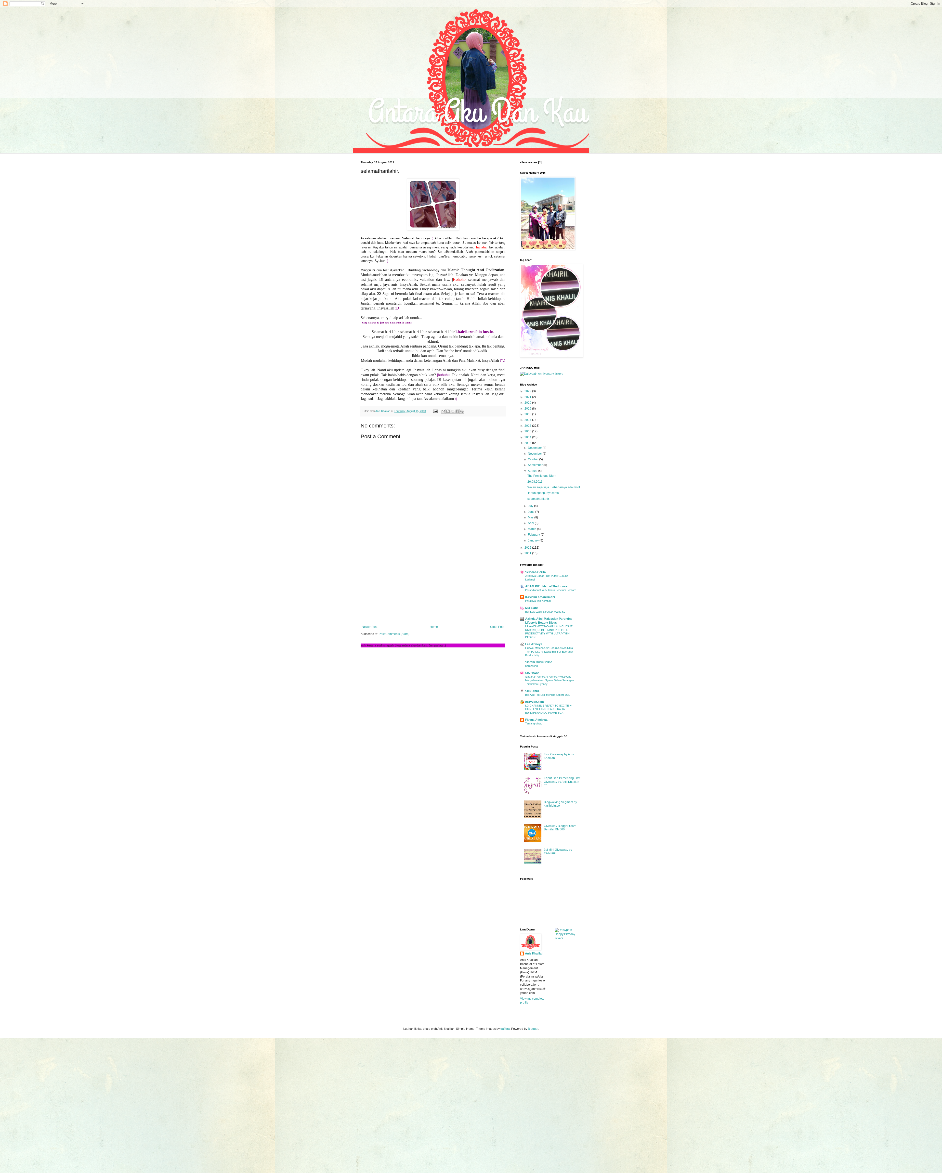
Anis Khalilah (534, 953)
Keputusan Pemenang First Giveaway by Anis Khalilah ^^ (562, 781)
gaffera (505, 1029)
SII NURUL (532, 691)
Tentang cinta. (533, 723)
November (535, 453)
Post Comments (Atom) (394, 634)
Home (434, 627)
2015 (528, 431)
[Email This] (443, 411)
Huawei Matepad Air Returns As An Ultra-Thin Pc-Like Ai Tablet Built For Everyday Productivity (549, 651)
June (531, 512)
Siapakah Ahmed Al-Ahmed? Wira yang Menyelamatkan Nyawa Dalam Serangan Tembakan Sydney (549, 680)
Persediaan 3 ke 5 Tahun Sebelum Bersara (550, 590)
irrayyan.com (534, 702)
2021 (528, 397)
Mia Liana (531, 608)
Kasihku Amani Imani (540, 597)
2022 (528, 391)
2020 (528, 402)
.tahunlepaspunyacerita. (543, 493)
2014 (528, 437)
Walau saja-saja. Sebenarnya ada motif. (554, 487)
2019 (528, 408)
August (533, 471)
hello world (531, 665)
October (533, 459)
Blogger (533, 1029)
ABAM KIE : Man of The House (546, 586)
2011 (528, 553)
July (531, 506)
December (535, 448)
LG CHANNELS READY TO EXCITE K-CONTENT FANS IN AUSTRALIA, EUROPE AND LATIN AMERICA (548, 709)
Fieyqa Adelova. (536, 720)
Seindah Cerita (535, 572)
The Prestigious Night (541, 475)
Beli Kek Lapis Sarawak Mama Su (545, 611)
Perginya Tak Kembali (538, 600)
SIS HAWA (532, 673)
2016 (528, 425)
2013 (528, 443)
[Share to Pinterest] (461, 411)
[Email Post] (435, 411)
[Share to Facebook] (457, 411)
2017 (528, 420)
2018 (528, 414)
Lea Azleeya (533, 644)
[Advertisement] (433, 584)
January (533, 540)
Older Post (497, 627)
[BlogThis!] (447, 411)
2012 (528, 547)
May (531, 517)
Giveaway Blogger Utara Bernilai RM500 (560, 827)
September (535, 465)
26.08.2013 (535, 481)
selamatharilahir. (538, 499)
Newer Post (369, 627)
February (534, 534)
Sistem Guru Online (538, 662)
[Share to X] (452, 411)
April (531, 523)
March (532, 529)
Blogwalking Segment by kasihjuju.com (560, 803)
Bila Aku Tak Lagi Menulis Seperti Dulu (547, 694)
